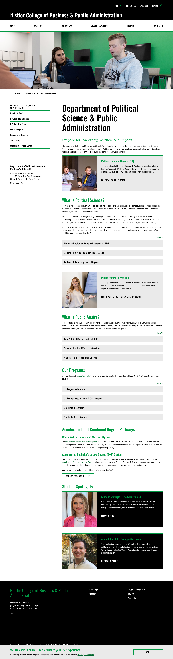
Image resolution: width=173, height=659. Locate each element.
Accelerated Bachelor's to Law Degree (78, 462)
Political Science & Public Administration (23, 106)
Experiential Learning (19, 134)
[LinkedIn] (34, 620)
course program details (78, 476)
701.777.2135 (15, 613)
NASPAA (130, 593)
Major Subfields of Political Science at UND (87, 244)
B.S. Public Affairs (18, 124)
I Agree (154, 652)
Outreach (158, 25)
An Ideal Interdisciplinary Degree (81, 262)
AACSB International (136, 589)
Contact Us (131, 5)
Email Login (93, 589)
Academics (39, 25)
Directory (92, 593)
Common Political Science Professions (84, 253)
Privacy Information (86, 654)
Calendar (144, 5)
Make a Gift (132, 597)
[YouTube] (12, 620)
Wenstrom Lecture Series (21, 145)
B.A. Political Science (19, 118)
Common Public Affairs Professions (82, 349)
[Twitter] (28, 620)
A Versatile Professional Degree (80, 358)
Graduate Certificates (75, 417)
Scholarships (15, 140)
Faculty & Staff (16, 113)
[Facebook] (23, 620)
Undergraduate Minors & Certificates (83, 399)
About (13, 25)
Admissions (67, 25)
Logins (116, 5)
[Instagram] (17, 620)
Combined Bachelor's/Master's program (82, 441)
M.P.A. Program (16, 129)
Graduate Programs (74, 408)
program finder (84, 375)
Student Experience (99, 25)
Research (131, 25)
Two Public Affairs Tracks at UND (81, 339)
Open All (160, 237)
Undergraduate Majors (75, 389)
